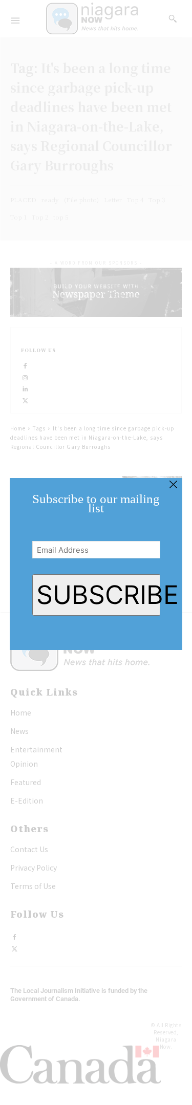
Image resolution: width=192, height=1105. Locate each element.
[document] (96, 552)
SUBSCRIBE (98, 594)
